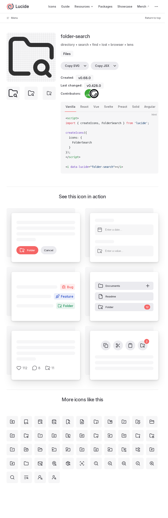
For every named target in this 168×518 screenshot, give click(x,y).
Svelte (108, 106)
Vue (96, 106)
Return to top (153, 17)
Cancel (48, 250)
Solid (135, 106)
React (84, 106)
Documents (113, 285)
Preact (122, 106)
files (67, 54)
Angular (149, 106)
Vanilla (70, 106)
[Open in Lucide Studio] (51, 77)
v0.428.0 (94, 86)
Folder (31, 250)
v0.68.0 (84, 78)
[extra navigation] (156, 6)
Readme (111, 296)
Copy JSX (102, 65)
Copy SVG (72, 65)
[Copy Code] (152, 118)
